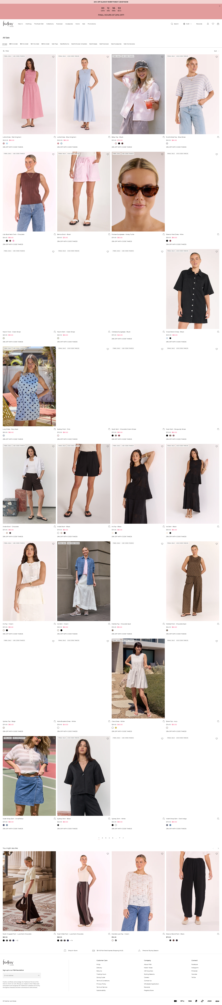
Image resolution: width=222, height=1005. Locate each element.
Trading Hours (101, 974)
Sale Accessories (116, 44)
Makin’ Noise (148, 968)
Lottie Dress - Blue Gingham (66, 137)
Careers (146, 977)
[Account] (208, 24)
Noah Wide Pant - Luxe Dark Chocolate (70, 934)
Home (78, 24)
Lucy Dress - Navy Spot (10, 429)
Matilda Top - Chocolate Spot (121, 624)
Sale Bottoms (64, 44)
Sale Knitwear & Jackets (79, 44)
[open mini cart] (218, 24)
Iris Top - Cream (8, 624)
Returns (99, 971)
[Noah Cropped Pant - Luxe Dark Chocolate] (29, 891)
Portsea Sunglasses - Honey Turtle (123, 234)
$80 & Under (13, 44)
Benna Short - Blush (64, 234)
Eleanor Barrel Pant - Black (175, 934)
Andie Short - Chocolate (11, 526)
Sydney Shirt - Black (64, 819)
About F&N (147, 964)
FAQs (98, 964)
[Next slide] (218, 848)
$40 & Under (35, 44)
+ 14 (71, 940)
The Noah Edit (39, 24)
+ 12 (17, 940)
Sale (83, 24)
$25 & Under (45, 44)
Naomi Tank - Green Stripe (12, 332)
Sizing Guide (101, 977)
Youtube (194, 974)
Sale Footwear (104, 44)
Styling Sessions (149, 974)
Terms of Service (102, 987)
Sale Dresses (93, 44)
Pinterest (194, 971)
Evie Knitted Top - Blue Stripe (175, 137)
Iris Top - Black (116, 526)
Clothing (28, 24)
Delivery (99, 968)
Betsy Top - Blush (117, 137)
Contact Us (147, 980)
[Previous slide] (213, 848)
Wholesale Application (151, 984)
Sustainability (101, 990)
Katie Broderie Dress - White (66, 721)
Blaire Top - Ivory (171, 721)
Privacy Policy (101, 984)
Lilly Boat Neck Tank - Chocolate (13, 234)
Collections (50, 24)
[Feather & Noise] (8, 962)
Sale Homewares (129, 44)
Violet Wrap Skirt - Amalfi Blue (13, 819)
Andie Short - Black (63, 526)
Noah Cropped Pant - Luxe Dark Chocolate (17, 934)
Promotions (92, 24)
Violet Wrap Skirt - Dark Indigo (176, 819)
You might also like (10, 848)
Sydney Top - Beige (9, 721)
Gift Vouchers (148, 971)
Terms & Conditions (103, 980)
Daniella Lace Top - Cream (120, 934)
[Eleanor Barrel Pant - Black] (192, 891)
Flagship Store (149, 990)
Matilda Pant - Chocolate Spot (176, 624)
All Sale (4, 44)
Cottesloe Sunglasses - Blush (121, 332)
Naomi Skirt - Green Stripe (66, 332)
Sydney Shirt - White (118, 819)
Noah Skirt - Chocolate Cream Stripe (124, 429)
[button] (216, 51)
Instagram (195, 968)
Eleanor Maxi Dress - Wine (174, 234)
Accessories (69, 24)
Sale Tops (55, 44)
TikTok (193, 977)
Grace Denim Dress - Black (175, 332)
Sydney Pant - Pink (63, 429)
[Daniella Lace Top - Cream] (138, 891)
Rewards (199, 24)
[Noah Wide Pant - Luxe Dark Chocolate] (83, 891)
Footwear (59, 24)
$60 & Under (24, 44)
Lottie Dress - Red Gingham (12, 137)
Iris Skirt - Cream (62, 624)
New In (20, 24)
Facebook (194, 964)
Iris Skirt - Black (171, 526)
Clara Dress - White (118, 721)
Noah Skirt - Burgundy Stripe (176, 429)
